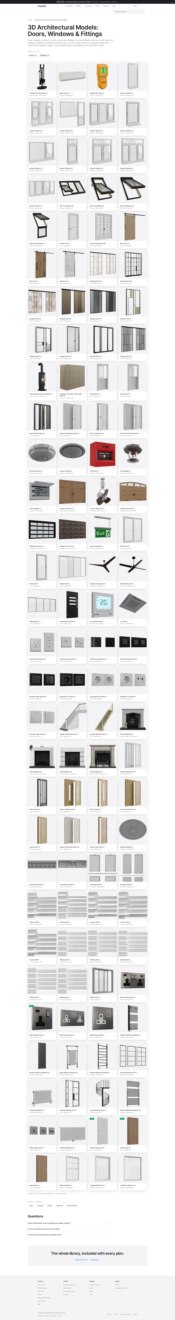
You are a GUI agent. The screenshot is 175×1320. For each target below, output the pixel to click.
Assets (30, 20)
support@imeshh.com (121, 1288)
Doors (32, 55)
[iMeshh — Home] (42, 6)
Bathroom (60, 1205)
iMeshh (78, 6)
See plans (94, 1260)
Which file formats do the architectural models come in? (69, 1223)
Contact (91, 1288)
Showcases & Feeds (69, 1291)
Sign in (135, 6)
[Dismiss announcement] (173, 2)
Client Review (67, 1288)
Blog (114, 6)
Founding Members (94, 1285)
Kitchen (49, 1205)
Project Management (69, 1285)
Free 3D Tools (41, 1301)
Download (106, 6)
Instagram (46, 1316)
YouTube (40, 1316)
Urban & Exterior (72, 1205)
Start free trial (80, 1260)
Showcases (88, 6)
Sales (135, 1314)
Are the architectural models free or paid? (69, 1229)
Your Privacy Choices (126, 1314)
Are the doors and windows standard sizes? (69, 1235)
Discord (59, 1316)
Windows (44, 55)
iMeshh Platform (42, 1288)
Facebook (53, 1316)
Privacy (91, 1291)
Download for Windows (44, 1298)
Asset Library (69, 6)
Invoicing (66, 1294)
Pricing (98, 6)
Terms (91, 1294)
